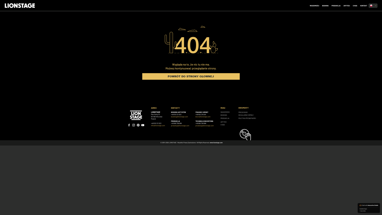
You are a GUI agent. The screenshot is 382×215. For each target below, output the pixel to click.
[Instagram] (133, 125)
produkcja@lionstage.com (180, 126)
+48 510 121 (175, 114)
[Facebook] (129, 125)
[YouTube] (143, 125)
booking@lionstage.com (179, 117)
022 (180, 114)
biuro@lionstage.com (202, 117)
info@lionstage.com (158, 125)
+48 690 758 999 (176, 123)
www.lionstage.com (216, 142)
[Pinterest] (138, 125)
